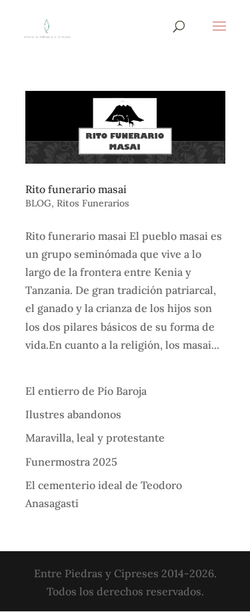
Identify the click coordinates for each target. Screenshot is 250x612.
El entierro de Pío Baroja (86, 391)
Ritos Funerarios (93, 203)
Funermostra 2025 (71, 461)
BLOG (38, 203)
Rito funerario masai (76, 189)
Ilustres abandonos (73, 414)
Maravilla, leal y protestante (95, 437)
